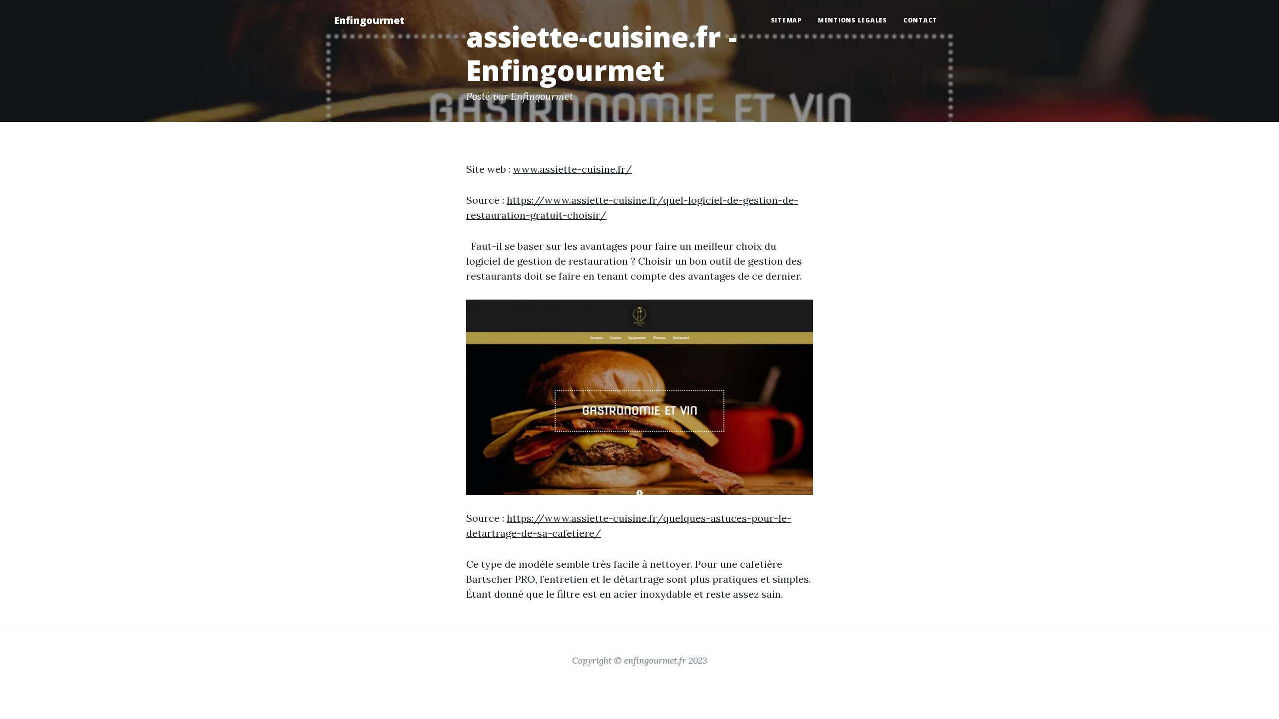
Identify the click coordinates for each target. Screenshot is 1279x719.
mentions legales (852, 20)
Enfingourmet (369, 20)
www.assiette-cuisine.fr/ (572, 169)
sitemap (786, 20)
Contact (920, 20)
